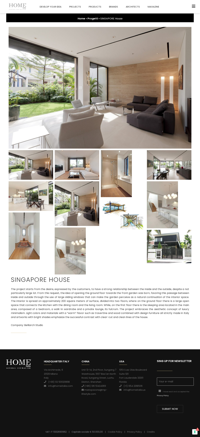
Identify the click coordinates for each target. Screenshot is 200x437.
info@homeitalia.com (59, 386)
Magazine (153, 6)
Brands (113, 6)
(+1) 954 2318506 (131, 386)
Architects (133, 6)
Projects (75, 6)
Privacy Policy (163, 395)
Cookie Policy (115, 431)
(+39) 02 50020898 (58, 381)
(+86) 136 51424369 (95, 386)
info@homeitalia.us (133, 389)
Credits (151, 431)
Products (95, 6)
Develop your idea (50, 6)
